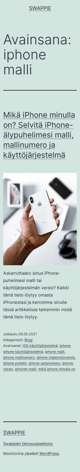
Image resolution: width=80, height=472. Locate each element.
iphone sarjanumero (44, 363)
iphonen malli (25, 369)
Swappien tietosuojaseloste (28, 443)
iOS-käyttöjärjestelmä (40, 345)
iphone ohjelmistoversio (56, 357)
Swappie (40, 8)
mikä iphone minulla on (56, 369)
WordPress (49, 453)
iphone (65, 345)
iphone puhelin (15, 363)
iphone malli (54, 351)
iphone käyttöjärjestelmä (23, 351)
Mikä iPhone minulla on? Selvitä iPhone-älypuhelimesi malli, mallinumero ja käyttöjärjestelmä (39, 135)
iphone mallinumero (19, 357)
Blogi (29, 340)
